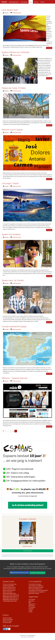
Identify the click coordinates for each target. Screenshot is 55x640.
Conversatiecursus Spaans (35, 584)
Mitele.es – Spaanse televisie (14, 378)
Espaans (4, 2)
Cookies (30, 610)
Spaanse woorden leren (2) (9, 588)
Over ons (36, 2)
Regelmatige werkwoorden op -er (11, 598)
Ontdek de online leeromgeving (38, 572)
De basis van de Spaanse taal (9, 584)
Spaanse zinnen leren (8, 591)
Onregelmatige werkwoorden (10, 601)
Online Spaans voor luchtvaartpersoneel (38, 590)
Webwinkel (31, 605)
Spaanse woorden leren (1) (9, 587)
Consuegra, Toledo (10, 183)
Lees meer (49, 48)
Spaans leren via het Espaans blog (11, 594)
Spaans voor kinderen (11, 234)
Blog (31, 2)
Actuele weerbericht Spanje (14, 326)
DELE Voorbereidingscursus (35, 588)
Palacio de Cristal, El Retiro (14, 88)
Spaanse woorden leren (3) (9, 590)
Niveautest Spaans (7, 617)
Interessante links (7, 622)
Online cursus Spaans (27, 550)
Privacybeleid (32, 607)
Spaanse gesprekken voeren (9, 593)
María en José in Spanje (12, 129)
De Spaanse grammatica (8, 585)
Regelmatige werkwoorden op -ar (11, 596)
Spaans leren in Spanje (34, 593)
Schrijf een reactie (16, 12)
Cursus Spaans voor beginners (36, 585)
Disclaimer (31, 608)
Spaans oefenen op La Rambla (15, 52)
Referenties (31, 601)
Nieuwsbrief (32, 604)
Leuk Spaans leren (10, 10)
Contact (42, 2)
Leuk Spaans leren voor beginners (37, 591)
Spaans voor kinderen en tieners (36, 587)
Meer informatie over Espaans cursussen (19, 572)
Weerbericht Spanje (7, 621)
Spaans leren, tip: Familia (13, 280)
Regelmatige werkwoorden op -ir (10, 599)
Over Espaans (32, 599)
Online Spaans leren (13, 2)
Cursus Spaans (24, 2)
